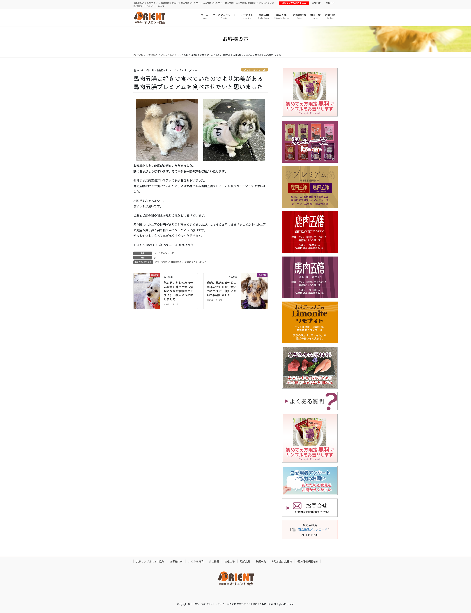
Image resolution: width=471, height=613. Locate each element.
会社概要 (214, 561)
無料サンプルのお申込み (294, 2)
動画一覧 (261, 561)
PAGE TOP (457, 591)
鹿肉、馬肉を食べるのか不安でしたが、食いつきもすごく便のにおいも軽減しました (221, 289)
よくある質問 (195, 561)
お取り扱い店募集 (281, 561)
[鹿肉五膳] (147, 286)
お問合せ (330, 2)
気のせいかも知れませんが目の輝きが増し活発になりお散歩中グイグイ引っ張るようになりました (178, 291)
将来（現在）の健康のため (168, 262)
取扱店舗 (316, 2)
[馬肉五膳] (254, 286)
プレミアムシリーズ (254, 69)
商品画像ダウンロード (312, 529)
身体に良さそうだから (196, 262)
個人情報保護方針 (307, 561)
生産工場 (229, 561)
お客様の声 (176, 561)
